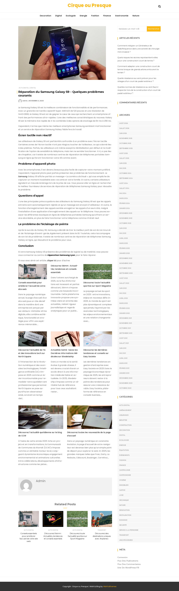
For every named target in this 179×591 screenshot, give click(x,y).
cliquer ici (51, 260)
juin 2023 (123, 228)
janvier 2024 (124, 208)
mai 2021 (122, 353)
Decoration (45, 15)
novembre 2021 (125, 323)
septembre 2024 (126, 178)
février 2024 (124, 203)
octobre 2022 (125, 268)
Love (121, 495)
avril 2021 (123, 358)
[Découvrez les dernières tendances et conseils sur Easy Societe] (97, 339)
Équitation (124, 450)
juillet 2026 (124, 128)
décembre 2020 (125, 378)
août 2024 (123, 183)
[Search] (159, 6)
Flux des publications (128, 561)
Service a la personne (128, 530)
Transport (102, 530)
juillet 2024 (124, 188)
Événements (124, 455)
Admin (25, 101)
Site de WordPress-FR (128, 568)
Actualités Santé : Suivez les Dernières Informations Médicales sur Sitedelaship (64, 353)
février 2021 (124, 368)
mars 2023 (123, 243)
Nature (135, 15)
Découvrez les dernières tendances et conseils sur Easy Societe (96, 353)
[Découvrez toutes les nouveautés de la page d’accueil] (89, 418)
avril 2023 (123, 238)
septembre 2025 (125, 148)
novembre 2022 (125, 263)
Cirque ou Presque (89, 5)
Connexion (123, 557)
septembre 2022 (126, 273)
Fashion (95, 15)
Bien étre (123, 420)
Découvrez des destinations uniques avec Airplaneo (102, 536)
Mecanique (124, 500)
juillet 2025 (124, 158)
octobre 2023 (125, 223)
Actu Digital (24, 88)
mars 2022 (123, 303)
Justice (122, 490)
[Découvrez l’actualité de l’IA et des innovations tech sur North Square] (32, 339)
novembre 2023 (125, 218)
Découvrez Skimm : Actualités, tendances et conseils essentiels (64, 269)
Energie (83, 15)
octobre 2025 (125, 143)
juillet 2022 (124, 283)
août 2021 (123, 338)
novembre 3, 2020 (36, 101)
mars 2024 (123, 198)
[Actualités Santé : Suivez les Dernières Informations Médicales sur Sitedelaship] (65, 339)
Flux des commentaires (129, 564)
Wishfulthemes (110, 586)
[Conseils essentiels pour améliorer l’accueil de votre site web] (32, 272)
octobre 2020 (125, 388)
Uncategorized (126, 540)
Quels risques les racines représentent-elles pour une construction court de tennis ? (138, 59)
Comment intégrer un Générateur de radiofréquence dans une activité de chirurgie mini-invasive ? (138, 48)
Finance (107, 15)
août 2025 (123, 153)
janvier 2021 (124, 373)
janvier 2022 (124, 313)
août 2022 (123, 278)
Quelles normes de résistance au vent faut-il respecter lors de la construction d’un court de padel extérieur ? (139, 90)
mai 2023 (122, 233)
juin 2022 (123, 288)
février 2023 (124, 248)
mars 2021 (123, 363)
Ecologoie (71, 15)
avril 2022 (123, 298)
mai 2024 (122, 193)
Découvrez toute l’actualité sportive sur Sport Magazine (77, 536)
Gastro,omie (124, 470)
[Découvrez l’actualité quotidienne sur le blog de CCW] (40, 418)
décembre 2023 (125, 213)
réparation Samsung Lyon (61, 255)
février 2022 (124, 308)
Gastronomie (121, 15)
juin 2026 (123, 133)
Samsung (22, 176)
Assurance (124, 415)
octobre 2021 (125, 328)
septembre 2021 (125, 333)
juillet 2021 (124, 343)
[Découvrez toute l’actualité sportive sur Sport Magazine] (97, 272)
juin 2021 (122, 348)
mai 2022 (122, 293)
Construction (125, 425)
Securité (123, 525)
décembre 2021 (125, 318)
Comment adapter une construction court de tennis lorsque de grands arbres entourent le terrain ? (139, 69)
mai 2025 (122, 168)
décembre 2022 (125, 258)
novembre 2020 (125, 383)
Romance (123, 520)
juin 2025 (123, 163)
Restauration (125, 515)
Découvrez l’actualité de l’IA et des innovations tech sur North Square (32, 353)
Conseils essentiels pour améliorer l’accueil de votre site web (31, 286)
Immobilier (123, 485)
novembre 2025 (125, 138)
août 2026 (123, 123)
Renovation (124, 510)
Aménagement (125, 410)
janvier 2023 (124, 253)
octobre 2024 (125, 173)
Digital (58, 15)
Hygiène (122, 480)
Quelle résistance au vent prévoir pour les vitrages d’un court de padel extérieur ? (137, 80)
